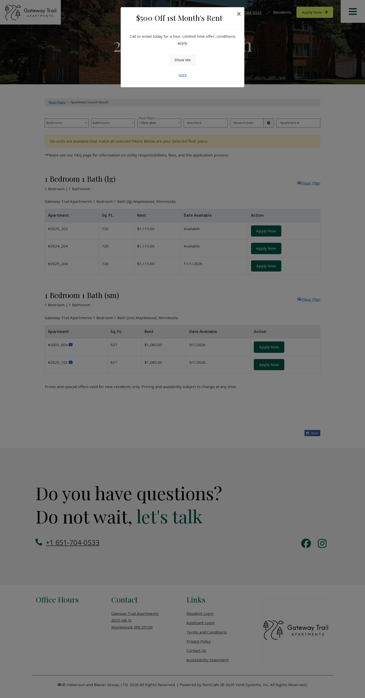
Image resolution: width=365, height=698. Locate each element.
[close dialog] (238, 14)
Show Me (182, 59)
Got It (182, 75)
